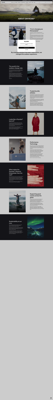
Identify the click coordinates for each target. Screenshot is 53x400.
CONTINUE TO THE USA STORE (26, 47)
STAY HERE (26, 49)
